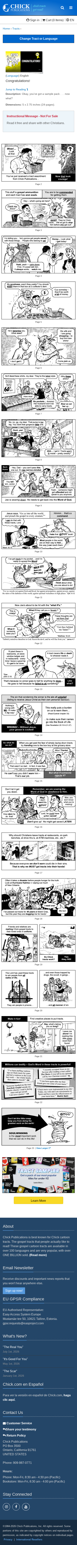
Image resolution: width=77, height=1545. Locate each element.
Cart (48, 20)
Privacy (8, 1539)
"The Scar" (10, 1371)
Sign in (34, 20)
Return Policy (16, 1435)
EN (71, 20)
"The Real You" (13, 1347)
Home (6, 28)
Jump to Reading (16, 89)
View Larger (42, 1148)
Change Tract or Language (39, 38)
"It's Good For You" (15, 1359)
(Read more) (38, 1255)
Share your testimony (21, 1429)
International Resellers (29, 1539)
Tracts (16, 28)
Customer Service (19, 1423)
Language (13, 75)
